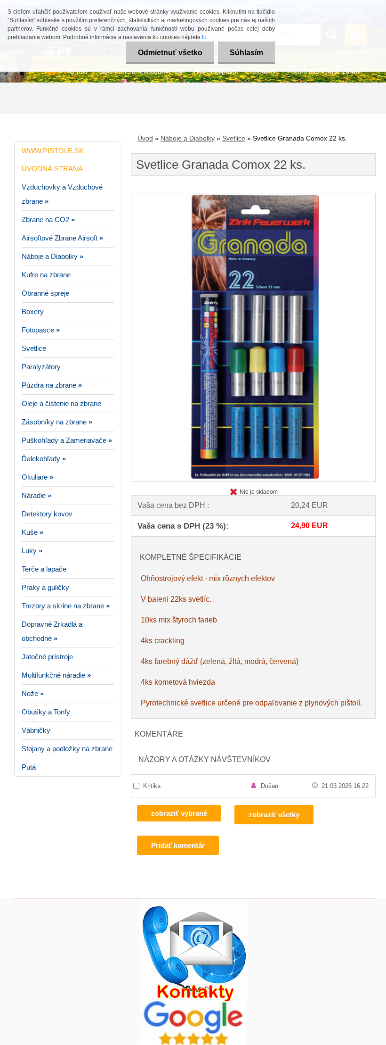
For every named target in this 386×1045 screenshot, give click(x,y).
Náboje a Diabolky (188, 138)
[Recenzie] (193, 1005)
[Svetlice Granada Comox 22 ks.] (253, 197)
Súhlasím (246, 53)
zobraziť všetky (274, 815)
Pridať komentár (178, 845)
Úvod (145, 138)
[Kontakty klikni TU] (193, 902)
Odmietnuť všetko (170, 53)
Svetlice (233, 138)
